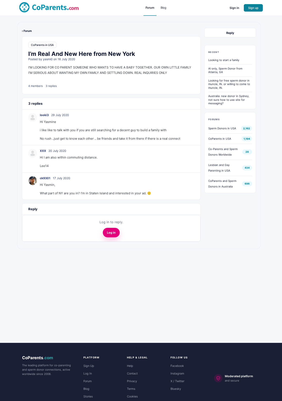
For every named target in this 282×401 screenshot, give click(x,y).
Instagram (177, 373)
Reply (230, 33)
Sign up (253, 8)
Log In (87, 373)
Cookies (132, 396)
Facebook (177, 365)
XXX (43, 150)
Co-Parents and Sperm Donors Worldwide (223, 151)
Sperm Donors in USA (222, 128)
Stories (88, 396)
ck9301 (45, 178)
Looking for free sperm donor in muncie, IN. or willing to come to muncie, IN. (229, 84)
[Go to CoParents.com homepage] (49, 8)
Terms (131, 388)
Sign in (234, 8)
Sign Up (88, 365)
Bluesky (176, 388)
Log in (111, 232)
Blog (86, 388)
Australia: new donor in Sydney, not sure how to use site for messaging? (228, 99)
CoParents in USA (42, 45)
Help (130, 365)
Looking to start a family (223, 60)
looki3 (44, 115)
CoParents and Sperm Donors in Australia (222, 183)
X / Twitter (177, 381)
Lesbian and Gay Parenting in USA (219, 167)
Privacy (132, 381)
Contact (132, 373)
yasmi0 (48, 59)
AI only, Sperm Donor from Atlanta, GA (225, 70)
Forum (87, 381)
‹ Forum (27, 30)
